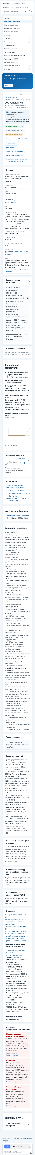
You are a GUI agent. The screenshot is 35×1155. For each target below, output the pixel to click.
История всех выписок (11, 97)
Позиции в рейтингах (11, 25)
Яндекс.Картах (24, 269)
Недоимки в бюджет (11, 32)
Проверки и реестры (11, 62)
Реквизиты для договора (12, 21)
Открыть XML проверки (14, 955)
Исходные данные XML (13, 139)
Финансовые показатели (12, 28)
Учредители (17, 38)
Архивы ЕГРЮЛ (8, 7)
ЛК (25, 11)
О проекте (16, 3)
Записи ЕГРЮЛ (17, 69)
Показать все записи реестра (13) (17, 1124)
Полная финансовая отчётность (18, 493)
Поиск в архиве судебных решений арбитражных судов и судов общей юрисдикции (16, 936)
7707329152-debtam (24, 459)
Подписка (14, 11)
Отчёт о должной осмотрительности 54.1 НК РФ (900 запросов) (17, 160)
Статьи (25, 7)
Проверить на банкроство (14, 919)
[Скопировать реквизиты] (28, 281)
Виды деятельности (17, 42)
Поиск (24, 3)
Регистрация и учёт (10, 49)
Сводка (6, 18)
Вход (30, 11)
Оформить (8, 85)
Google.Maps (8, 271)
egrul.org (6, 3)
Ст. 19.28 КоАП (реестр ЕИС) (15, 931)
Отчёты (18, 7)
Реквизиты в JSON (11, 143)
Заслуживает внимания (17, 66)
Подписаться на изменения (14, 151)
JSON (25, 139)
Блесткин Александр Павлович (16, 516)
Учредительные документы (14, 155)
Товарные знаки (9, 45)
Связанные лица (9, 52)
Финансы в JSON (11, 147)
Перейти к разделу (12, 1055)
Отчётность (8, 35)
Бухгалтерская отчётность (16, 490)
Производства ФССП (11, 59)
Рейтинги (6, 11)
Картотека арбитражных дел (15, 941)
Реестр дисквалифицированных (14, 55)
